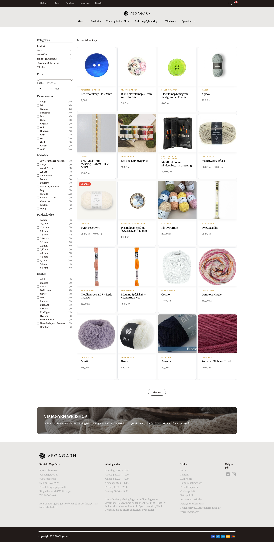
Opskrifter (187, 21)
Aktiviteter (45, 3)
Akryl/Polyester (48, 168)
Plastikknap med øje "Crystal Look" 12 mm (134, 229)
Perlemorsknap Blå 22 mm (96, 94)
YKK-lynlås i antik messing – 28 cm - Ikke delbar (94, 164)
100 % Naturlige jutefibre (53, 161)
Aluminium (46, 175)
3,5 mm (44, 246)
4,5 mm (44, 257)
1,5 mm (43, 220)
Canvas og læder (48, 197)
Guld (42, 142)
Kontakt (98, 3)
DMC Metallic (210, 227)
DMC (42, 297)
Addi (42, 279)
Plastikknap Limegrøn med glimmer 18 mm (174, 95)
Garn (80, 21)
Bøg (42, 190)
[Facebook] (228, 474)
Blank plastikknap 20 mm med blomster (136, 95)
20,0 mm (44, 238)
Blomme (44, 109)
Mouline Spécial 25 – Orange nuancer (133, 296)
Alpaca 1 (206, 94)
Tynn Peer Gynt (90, 227)
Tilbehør (169, 21)
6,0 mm (44, 268)
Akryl (43, 164)
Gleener (44, 316)
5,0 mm (44, 260)
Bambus (44, 179)
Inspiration (84, 3)
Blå (41, 105)
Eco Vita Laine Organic (134, 160)
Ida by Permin (169, 227)
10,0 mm (44, 223)
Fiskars (44, 308)
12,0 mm (44, 227)
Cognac (44, 123)
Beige (43, 101)
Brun (42, 116)
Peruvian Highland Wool (216, 361)
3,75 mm (44, 249)
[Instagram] (234, 474)
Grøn (42, 134)
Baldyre (44, 283)
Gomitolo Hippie (211, 294)
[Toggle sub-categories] (70, 46)
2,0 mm (44, 231)
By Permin (45, 290)
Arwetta (166, 361)
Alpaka (43, 172)
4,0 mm (44, 253)
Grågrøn (44, 131)
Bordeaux (45, 112)
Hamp (43, 208)
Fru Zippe (45, 312)
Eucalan (44, 301)
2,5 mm (44, 234)
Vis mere (157, 392)
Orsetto (85, 361)
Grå (42, 127)
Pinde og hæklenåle (116, 21)
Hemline (44, 327)
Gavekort (70, 3)
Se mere (96, 66)
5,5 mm (43, 264)
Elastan (44, 205)
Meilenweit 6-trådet (213, 160)
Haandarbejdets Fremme (53, 323)
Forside (81, 40)
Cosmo (165, 294)
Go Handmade (47, 319)
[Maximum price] (59, 88)
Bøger (57, 3)
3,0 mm (44, 242)
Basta (124, 361)
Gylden (43, 145)
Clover (43, 294)
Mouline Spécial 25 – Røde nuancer (96, 296)
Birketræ (44, 183)
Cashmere (45, 201)
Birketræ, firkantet (50, 186)
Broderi (95, 21)
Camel (43, 120)
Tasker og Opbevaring (146, 21)
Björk (43, 286)
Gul (42, 138)
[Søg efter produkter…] (230, 3)
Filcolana (44, 305)
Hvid (42, 149)
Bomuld (44, 194)
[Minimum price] (43, 88)
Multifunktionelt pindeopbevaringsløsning (176, 164)
